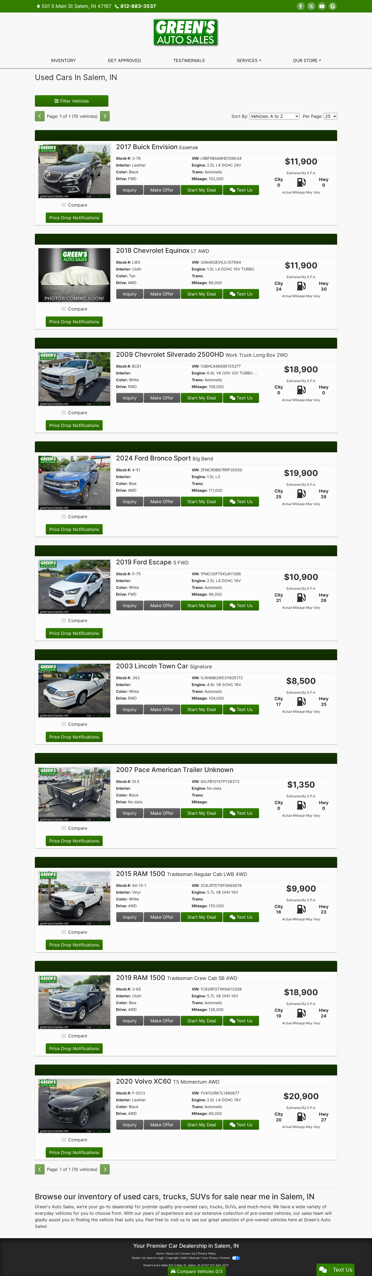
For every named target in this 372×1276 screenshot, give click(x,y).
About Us (172, 1253)
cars (203, 1206)
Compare (77, 205)
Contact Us (188, 1253)
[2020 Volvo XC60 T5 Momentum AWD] (74, 1105)
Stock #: (123, 158)
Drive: (121, 178)
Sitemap (194, 1257)
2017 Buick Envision (157, 147)
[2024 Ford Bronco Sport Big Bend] (74, 482)
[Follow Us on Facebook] (301, 6)
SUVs (230, 1206)
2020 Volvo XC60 (167, 1081)
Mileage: (200, 178)
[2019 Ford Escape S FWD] (74, 586)
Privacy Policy (207, 1253)
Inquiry (130, 190)
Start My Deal (201, 190)
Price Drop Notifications (74, 217)
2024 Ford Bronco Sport (164, 458)
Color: (122, 172)
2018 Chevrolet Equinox (162, 250)
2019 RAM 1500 (176, 978)
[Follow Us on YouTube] (322, 6)
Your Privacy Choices (216, 1257)
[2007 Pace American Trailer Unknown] (74, 794)
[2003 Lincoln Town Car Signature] (74, 690)
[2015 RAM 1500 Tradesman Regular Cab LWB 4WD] (74, 897)
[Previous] (40, 116)
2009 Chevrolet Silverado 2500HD (202, 354)
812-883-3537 (138, 6)
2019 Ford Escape (152, 562)
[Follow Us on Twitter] (311, 6)
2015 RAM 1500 (181, 874)
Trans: (197, 172)
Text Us (243, 190)
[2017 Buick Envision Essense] (74, 171)
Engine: (199, 165)
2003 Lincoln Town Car (164, 666)
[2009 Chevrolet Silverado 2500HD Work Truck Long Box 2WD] (74, 378)
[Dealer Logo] (186, 32)
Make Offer (161, 190)
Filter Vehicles (74, 101)
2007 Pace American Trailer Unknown (174, 770)
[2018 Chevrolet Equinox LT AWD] (74, 274)
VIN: (195, 158)
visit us (177, 1219)
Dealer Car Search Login (148, 1257)
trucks (216, 1206)
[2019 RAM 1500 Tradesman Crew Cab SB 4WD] (74, 1001)
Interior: (123, 165)
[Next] (105, 116)
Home (160, 1253)
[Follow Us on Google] (332, 6)
